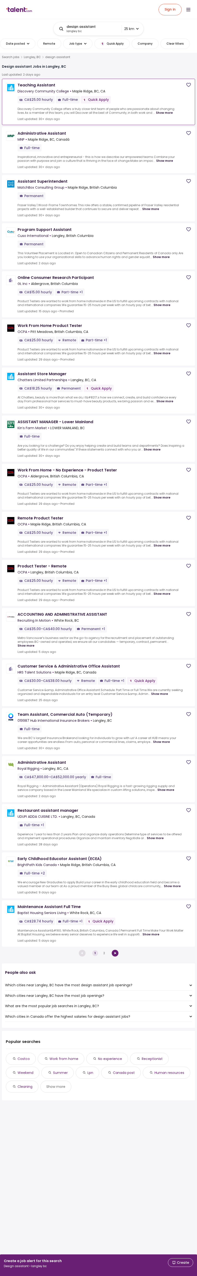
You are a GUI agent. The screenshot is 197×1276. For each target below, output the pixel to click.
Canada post (124, 1072)
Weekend (25, 1072)
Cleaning (25, 1086)
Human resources (169, 1072)
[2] (115, 953)
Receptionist (152, 1058)
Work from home (63, 1058)
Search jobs (10, 57)
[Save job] (188, 85)
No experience (110, 1058)
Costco (24, 1058)
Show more (164, 113)
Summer (60, 1072)
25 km (129, 28)
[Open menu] (188, 9)
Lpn (90, 1072)
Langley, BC (32, 57)
